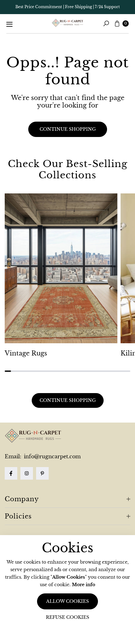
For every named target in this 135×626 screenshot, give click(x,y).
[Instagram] (26, 473)
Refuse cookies (67, 617)
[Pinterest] (42, 473)
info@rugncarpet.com (51, 456)
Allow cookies (67, 601)
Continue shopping (68, 129)
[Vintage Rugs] (61, 268)
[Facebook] (11, 473)
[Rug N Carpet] (67, 23)
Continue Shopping (68, 400)
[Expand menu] (9, 24)
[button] (106, 23)
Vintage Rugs (26, 353)
